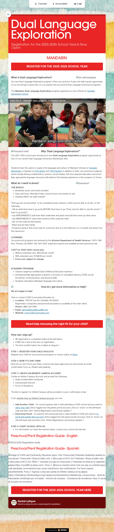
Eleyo (75, 354)
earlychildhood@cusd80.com (35, 310)
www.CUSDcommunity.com (36, 313)
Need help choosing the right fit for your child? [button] (57, 324)
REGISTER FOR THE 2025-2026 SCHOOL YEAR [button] (57, 66)
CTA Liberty (39, 171)
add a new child (22, 407)
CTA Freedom (55, 171)
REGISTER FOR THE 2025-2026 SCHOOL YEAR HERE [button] (57, 490)
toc (8, 14)
